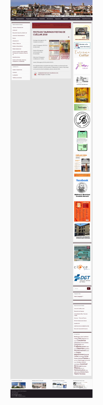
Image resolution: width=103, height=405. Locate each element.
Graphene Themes (21, 396)
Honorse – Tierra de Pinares (80, 318)
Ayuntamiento (20, 18)
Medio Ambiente (16, 48)
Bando (75, 336)
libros (76, 366)
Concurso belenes (84, 342)
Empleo (78, 352)
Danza (75, 348)
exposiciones (79, 354)
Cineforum (83, 338)
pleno (83, 370)
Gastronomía (87, 360)
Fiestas (14, 38)
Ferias (86, 356)
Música (77, 368)
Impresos (65, 18)
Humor (75, 362)
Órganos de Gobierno (31, 18)
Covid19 (82, 344)
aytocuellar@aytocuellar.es (17, 394)
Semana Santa (84, 372)
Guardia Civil (77, 323)
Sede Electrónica (86, 18)
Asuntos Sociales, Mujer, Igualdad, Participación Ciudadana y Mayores (20, 52)
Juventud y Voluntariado (18, 35)
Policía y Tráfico (16, 43)
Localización (15, 75)
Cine (79, 338)
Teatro (76, 374)
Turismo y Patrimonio (17, 27)
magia (80, 366)
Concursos (77, 344)
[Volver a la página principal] (51, 8)
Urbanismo (15, 40)
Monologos (84, 366)
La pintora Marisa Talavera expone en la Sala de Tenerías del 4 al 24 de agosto (61, 25)
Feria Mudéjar (81, 356)
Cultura (14, 30)
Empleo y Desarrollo (17, 46)
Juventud (83, 364)
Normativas (50, 18)
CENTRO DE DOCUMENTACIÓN (81, 326)
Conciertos (81, 340)
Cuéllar (87, 346)
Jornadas (79, 362)
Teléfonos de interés (17, 77)
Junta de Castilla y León (79, 308)
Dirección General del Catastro (81, 328)
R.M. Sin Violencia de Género (80, 320)
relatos (86, 370)
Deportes (80, 348)
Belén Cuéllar (80, 336)
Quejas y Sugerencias (17, 69)
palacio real (82, 368)
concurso (77, 342)
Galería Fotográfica (75, 18)
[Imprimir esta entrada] (68, 37)
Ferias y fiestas (78, 358)
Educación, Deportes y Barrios (19, 32)
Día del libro (86, 348)
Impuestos (58, 18)
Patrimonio (77, 370)
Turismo (82, 374)
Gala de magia (81, 360)
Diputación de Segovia (79, 311)
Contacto (15, 72)
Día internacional (80, 350)
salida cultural (77, 372)
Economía (42, 18)
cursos (83, 346)
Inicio (13, 18)
